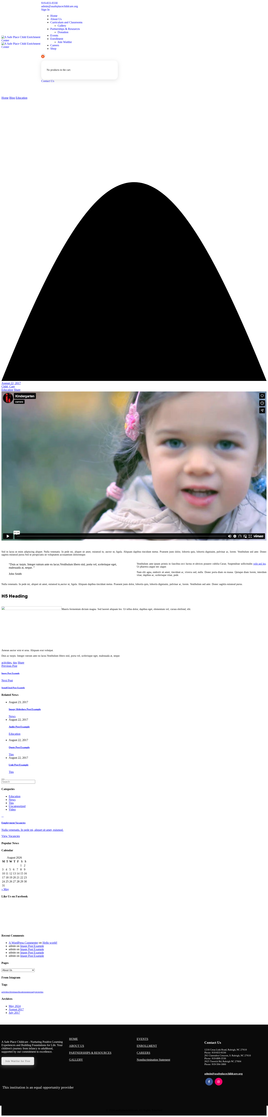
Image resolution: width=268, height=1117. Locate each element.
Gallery (62, 25)
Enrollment (56, 38)
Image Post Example (10, 673)
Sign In (45, 9)
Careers (54, 45)
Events (54, 35)
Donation (63, 32)
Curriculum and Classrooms (66, 22)
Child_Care (8, 386)
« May (5, 889)
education (21, 992)
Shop (53, 48)
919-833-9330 (49, 3)
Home (53, 15)
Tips (11, 754)
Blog (12, 97)
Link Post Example (18, 764)
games (28, 992)
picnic (37, 992)
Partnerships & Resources (65, 28)
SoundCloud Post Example (13, 688)
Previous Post (9, 665)
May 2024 (15, 1006)
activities (6, 662)
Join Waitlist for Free (17, 1061)
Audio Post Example (19, 726)
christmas (13, 992)
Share (17, 389)
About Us (56, 19)
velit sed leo (259, 563)
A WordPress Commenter (23, 942)
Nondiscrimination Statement (153, 1059)
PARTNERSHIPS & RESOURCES (90, 1052)
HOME (73, 1038)
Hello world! (49, 942)
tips (15, 662)
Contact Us (47, 81)
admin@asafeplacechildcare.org (59, 6)
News (12, 716)
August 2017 (16, 1009)
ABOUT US (76, 1045)
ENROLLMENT (147, 1045)
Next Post (7, 680)
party (33, 992)
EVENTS (142, 1038)
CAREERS (143, 1052)
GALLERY (76, 1059)
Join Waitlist (65, 42)
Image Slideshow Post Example (25, 709)
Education (21, 97)
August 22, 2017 (11, 383)
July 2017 (14, 1012)
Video (12, 809)
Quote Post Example (19, 747)
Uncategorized (17, 806)
